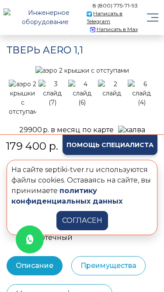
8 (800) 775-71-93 (115, 5)
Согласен (82, 220)
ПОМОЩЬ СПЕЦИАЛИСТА (110, 145)
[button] (17, 70)
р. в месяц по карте (66, 130)
